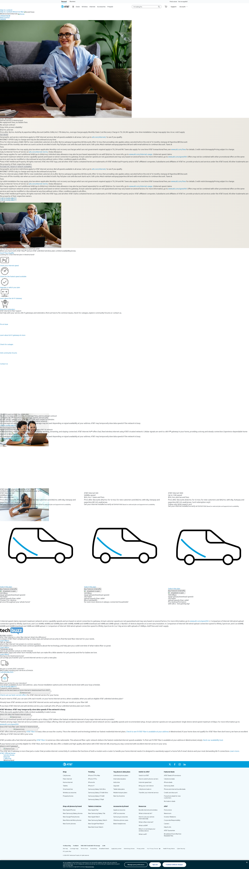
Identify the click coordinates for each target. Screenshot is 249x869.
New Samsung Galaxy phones (72, 813)
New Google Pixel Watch (96, 824)
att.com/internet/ (99, 137)
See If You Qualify (7, 253)
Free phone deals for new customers (172, 797)
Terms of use (84, 848)
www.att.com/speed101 (177, 157)
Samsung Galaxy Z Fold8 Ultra (98, 792)
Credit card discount (171, 792)
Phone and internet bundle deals (174, 789)
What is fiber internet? (146, 822)
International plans (119, 779)
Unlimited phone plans (120, 775)
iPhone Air (91, 782)
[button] (73, 6)
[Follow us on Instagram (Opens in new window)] (179, 764)
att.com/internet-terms (38, 152)
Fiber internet (67, 779)
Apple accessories (119, 810)
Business (72, 1)
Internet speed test (145, 782)
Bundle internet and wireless (148, 810)
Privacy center (141, 848)
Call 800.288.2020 (6, 672)
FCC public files (67, 851)
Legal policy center (116, 848)
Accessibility (93, 848)
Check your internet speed (9, 265)
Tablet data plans (119, 789)
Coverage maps (74, 848)
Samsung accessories (120, 817)
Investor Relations (170, 817)
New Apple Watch (94, 817)
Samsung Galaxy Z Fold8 (96, 796)
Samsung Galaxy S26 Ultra (96, 789)
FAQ (14, 428)
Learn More (4, 640)
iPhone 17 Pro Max (94, 775)
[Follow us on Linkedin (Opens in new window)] (184, 764)
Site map (65, 848)
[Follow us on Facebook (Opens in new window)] (174, 764)
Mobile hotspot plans (120, 792)
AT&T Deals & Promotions (172, 775)
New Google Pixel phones (71, 817)
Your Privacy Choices (152, 848)
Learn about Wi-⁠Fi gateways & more (12, 335)
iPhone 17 (91, 786)
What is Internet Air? (145, 813)
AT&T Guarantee (169, 830)
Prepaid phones (68, 796)
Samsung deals (169, 786)
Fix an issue (4, 324)
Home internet (68, 782)
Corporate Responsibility (172, 820)
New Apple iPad (93, 810)
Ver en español (182, 1)
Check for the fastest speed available (13, 276)
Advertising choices (129, 848)
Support (9, 428)
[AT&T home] (65, 6)
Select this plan (6, 587)
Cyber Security (181, 848)
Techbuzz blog (67, 845)
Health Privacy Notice (169, 848)
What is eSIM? (143, 825)
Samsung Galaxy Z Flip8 (96, 799)
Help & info (167, 827)
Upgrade (116, 786)
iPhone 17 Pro (92, 779)
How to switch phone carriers (148, 779)
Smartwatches (68, 789)
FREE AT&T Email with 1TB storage (90, 845)
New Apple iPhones (69, 810)
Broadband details (104, 848)
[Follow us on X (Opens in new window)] (170, 764)
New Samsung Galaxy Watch (97, 820)
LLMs (103, 845)
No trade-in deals (169, 801)
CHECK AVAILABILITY (8, 198)
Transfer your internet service (148, 792)
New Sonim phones (69, 824)
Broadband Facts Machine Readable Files (172, 835)
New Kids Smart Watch (95, 827)
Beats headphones (119, 824)
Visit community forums (8, 353)
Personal (64, 1)
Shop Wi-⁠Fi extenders (7, 309)
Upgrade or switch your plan (10, 287)
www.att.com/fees (178, 149)
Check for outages (6, 344)
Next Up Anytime (119, 796)
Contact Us (4, 364)
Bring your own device (146, 786)
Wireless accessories (69, 792)
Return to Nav (18, 12)
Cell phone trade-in (145, 789)
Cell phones (67, 775)
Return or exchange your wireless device (147, 830)
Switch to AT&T (144, 775)
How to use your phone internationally (146, 818)
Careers (166, 824)
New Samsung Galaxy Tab (96, 813)
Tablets (65, 786)
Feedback (75, 845)
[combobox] (145, 6)
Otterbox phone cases (120, 820)
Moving (2, 428)
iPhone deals (168, 782)
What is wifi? (143, 834)
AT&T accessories (119, 813)
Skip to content (6, 10)
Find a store (173, 1)
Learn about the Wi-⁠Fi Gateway (11, 298)
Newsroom (167, 813)
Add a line (116, 782)
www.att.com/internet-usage (140, 154)
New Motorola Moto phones (72, 820)
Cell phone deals (169, 779)
